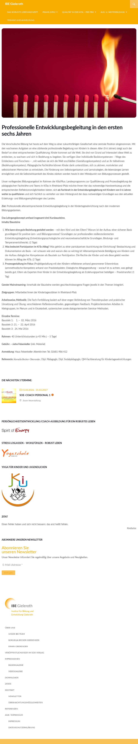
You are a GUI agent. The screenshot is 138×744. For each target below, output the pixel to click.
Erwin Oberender (18, 646)
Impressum (14, 721)
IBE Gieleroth (14, 4)
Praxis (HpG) (49, 12)
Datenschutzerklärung (21, 727)
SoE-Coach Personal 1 (35, 395)
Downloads (12, 678)
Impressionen (12, 659)
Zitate (8, 684)
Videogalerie (15, 671)
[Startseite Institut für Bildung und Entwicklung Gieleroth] (69, 603)
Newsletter (14, 696)
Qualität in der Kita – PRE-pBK (78, 12)
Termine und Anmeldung (20, 20)
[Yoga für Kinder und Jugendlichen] (18, 490)
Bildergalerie (15, 665)
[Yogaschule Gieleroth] (15, 453)
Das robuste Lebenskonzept (22, 12)
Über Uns (10, 628)
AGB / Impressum (14, 715)
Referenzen (11, 709)
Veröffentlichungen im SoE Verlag (24, 653)
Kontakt (9, 690)
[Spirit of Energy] (15, 430)
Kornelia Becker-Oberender (23, 640)
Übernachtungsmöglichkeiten (25, 703)
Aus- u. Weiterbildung (113, 12)
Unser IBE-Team (16, 634)
